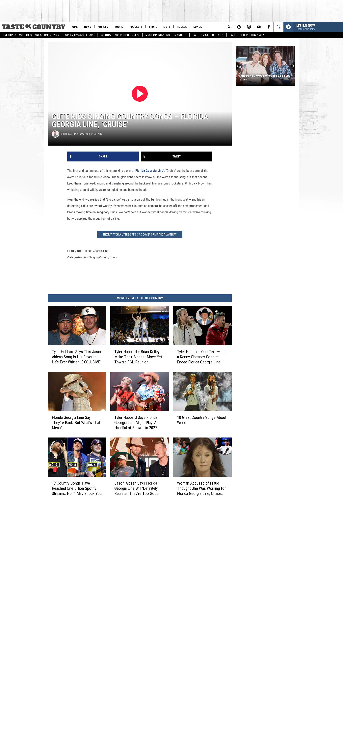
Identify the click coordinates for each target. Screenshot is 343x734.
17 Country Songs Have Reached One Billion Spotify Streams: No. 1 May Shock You (77, 488)
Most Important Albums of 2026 (39, 35)
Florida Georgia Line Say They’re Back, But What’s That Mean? (76, 422)
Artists (103, 26)
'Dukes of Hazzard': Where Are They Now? (265, 78)
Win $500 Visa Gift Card (79, 35)
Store (153, 26)
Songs (197, 26)
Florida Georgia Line (149, 171)
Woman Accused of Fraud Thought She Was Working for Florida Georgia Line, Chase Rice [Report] (201, 488)
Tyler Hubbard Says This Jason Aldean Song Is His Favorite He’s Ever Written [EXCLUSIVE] (77, 356)
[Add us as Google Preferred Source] (239, 27)
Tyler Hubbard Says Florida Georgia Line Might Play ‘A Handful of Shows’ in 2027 (135, 422)
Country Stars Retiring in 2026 (119, 35)
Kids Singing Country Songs (101, 257)
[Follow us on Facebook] (269, 27)
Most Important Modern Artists (165, 35)
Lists (166, 26)
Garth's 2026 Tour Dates (208, 35)
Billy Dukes (66, 133)
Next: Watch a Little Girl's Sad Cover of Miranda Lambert (139, 234)
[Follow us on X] (278, 27)
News (87, 26)
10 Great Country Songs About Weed (201, 420)
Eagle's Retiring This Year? (247, 35)
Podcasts (135, 26)
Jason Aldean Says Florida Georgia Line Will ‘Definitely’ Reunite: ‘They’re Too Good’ (136, 488)
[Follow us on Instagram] (249, 27)
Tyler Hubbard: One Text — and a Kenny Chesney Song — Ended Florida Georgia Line (201, 356)
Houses (182, 26)
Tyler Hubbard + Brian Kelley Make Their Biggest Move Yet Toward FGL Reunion (138, 356)
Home (74, 26)
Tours (119, 26)
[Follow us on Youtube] (259, 27)
